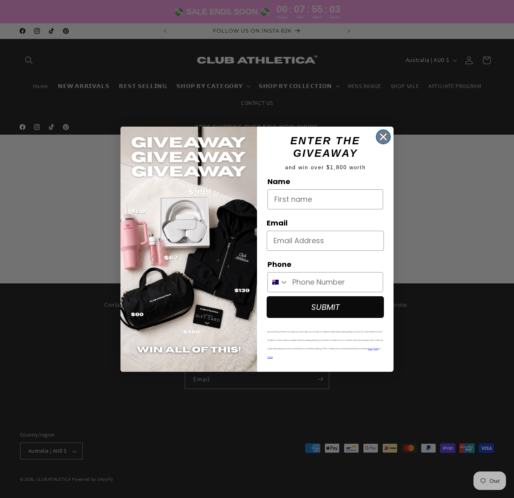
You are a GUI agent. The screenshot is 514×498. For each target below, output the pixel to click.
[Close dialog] (383, 137)
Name (278, 181)
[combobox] (278, 282)
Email (277, 223)
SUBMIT (325, 307)
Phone (279, 264)
